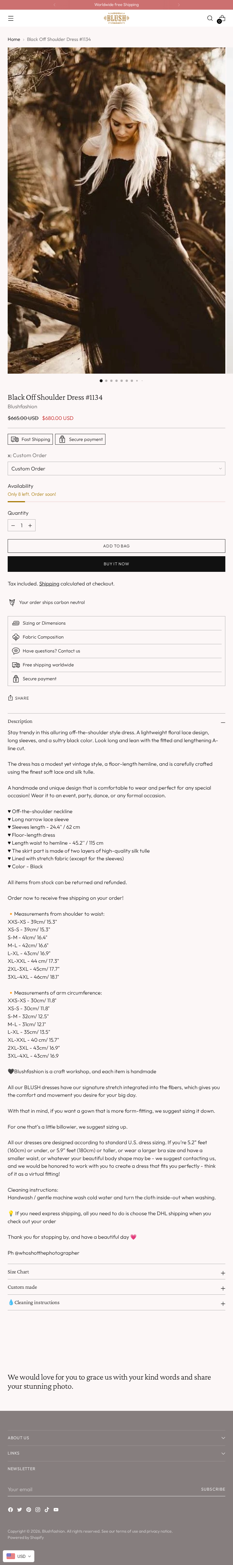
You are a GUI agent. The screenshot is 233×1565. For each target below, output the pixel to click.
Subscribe (213, 1489)
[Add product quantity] (13, 525)
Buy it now (116, 563)
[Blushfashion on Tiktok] (47, 1511)
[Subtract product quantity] (30, 525)
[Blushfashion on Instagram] (38, 1511)
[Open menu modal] (10, 18)
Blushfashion (22, 406)
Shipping (49, 583)
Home (14, 39)
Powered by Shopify (26, 1537)
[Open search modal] (210, 18)
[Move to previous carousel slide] (207, 1341)
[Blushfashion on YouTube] (56, 1511)
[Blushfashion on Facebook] (11, 1511)
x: (27, 455)
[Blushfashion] (116, 18)
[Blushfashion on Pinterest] (29, 1511)
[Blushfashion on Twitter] (20, 1511)
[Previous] (54, 5)
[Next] (178, 5)
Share (22, 698)
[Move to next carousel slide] (220, 1341)
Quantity (18, 512)
